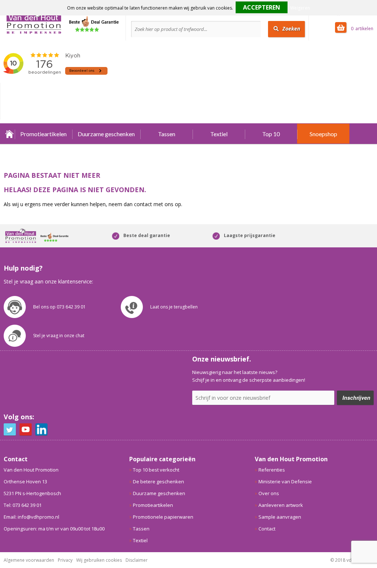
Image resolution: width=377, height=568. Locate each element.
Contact (266, 528)
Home (9, 134)
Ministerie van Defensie (285, 481)
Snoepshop (323, 133)
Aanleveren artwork (280, 505)
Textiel (219, 133)
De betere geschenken (158, 481)
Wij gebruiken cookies (99, 560)
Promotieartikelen (43, 133)
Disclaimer (137, 560)
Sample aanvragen (279, 517)
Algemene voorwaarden (29, 560)
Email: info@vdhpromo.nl (31, 517)
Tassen (166, 133)
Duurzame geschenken (106, 133)
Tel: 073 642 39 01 (23, 505)
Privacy (65, 560)
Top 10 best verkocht (156, 469)
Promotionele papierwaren (163, 517)
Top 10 (271, 133)
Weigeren (300, 8)
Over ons (268, 493)
